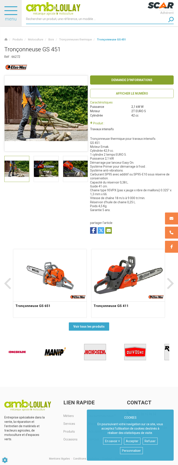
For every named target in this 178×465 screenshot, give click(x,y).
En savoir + (112, 441)
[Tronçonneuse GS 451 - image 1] (16, 169)
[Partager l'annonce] (108, 230)
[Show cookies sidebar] (5, 460)
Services (69, 423)
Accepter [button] (132, 441)
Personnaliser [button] (131, 450)
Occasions (70, 439)
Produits (69, 431)
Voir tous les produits (89, 326)
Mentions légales (59, 458)
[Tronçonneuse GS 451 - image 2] (46, 169)
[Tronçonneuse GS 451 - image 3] (75, 169)
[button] (111, 39)
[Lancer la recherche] (171, 19)
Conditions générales (86, 458)
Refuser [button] (150, 441)
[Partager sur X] (101, 230)
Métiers (68, 416)
